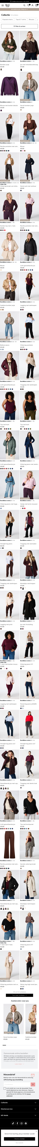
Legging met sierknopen (28, 305)
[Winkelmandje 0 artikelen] (36, 5)
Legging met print (6, 624)
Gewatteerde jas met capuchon (11, 783)
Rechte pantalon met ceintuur (10, 146)
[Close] (36, 1131)
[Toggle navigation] (2, 5)
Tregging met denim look (28, 783)
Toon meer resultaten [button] (18, 995)
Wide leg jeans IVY (26, 664)
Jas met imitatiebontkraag (29, 64)
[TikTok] (13, 1123)
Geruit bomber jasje (27, 105)
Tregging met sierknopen (28, 385)
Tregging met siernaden (28, 544)
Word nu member (19, 1139)
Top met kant (4, 424)
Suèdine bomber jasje (7, 305)
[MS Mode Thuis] (7, 5)
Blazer (22, 146)
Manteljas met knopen (27, 583)
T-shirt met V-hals (6, 945)
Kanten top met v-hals (7, 226)
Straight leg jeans (6, 544)
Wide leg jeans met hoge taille (10, 504)
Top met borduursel (26, 824)
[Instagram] (22, 1123)
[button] (28, 5)
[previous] (1, 45)
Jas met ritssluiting (26, 624)
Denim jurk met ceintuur (28, 186)
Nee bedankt (19, 1143)
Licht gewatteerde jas (27, 265)
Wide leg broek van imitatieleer (11, 186)
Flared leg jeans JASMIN (28, 704)
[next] (17, 45)
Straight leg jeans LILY (7, 744)
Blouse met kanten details (9, 105)
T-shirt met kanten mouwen (9, 664)
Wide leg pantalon (26, 345)
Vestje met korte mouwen (28, 504)
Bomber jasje (4, 64)
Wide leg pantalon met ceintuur (11, 984)
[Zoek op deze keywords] (24, 5)
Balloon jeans (4, 345)
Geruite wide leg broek (28, 864)
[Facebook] (17, 1123)
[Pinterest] (26, 1123)
